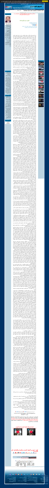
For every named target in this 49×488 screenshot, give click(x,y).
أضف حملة (14, 480)
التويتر (31, 453)
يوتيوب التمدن (35, 481)
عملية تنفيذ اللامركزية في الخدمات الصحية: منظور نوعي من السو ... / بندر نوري (8, 97)
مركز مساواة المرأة (35, 477)
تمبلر (18, 453)
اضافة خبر (14, 477)
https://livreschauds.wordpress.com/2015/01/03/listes (28, 406)
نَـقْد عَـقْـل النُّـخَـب (8, 41)
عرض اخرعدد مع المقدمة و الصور (44, 478)
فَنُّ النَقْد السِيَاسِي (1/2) (8, 35)
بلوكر (17, 453)
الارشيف (26, 478)
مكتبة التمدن (36, 482)
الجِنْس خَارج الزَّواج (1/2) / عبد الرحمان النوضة (8, 102)
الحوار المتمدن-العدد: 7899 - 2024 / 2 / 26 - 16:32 (29, 26)
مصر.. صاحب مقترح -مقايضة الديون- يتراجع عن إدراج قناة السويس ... (8, 78)
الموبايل (14, 453)
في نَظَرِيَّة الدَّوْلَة (9, 31)
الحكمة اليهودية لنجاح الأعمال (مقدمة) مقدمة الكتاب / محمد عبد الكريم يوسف (8, 106)
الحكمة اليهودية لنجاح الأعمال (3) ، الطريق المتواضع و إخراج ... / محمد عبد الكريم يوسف (8, 109)
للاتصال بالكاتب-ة (19, 461)
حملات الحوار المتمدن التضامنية (23, 477)
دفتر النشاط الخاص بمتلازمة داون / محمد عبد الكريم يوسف (8, 104)
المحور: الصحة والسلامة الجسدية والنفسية (31, 27)
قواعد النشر (47, 480)
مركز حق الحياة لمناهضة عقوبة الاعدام (33, 479)
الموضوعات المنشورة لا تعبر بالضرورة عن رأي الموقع (42, 483)
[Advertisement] (41, 24)
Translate (27, 414)
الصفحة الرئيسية (42, 466)
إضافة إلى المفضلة (24, 461)
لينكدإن (24, 453)
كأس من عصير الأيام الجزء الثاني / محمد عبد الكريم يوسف (8, 115)
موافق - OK (45, 1)
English (26, 481)
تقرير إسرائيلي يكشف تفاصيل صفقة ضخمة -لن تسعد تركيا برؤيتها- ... (8, 92)
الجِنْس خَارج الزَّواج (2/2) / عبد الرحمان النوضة (8, 100)
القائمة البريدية (25, 480)
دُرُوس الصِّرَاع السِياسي (8, 42)
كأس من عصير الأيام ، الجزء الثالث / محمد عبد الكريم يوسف (8, 113)
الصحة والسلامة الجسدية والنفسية (36, 466)
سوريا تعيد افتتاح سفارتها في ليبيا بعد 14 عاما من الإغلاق (8, 73)
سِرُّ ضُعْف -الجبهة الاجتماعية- (9, 40)
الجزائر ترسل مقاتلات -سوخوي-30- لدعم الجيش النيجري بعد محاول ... (8, 86)
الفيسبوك (34, 453)
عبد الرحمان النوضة (28, 466)
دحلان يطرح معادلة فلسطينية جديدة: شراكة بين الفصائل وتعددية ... (8, 84)
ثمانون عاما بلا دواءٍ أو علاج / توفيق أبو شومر (8, 111)
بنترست (20, 453)
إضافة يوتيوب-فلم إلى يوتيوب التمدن (11, 478)
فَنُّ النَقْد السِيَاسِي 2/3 (8, 34)
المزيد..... (43, 108)
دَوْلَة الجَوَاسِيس (9, 30)
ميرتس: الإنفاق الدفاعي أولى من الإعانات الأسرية (8, 90)
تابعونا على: (35, 453)
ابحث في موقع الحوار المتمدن (12, 481)
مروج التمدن (25, 479)
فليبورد (15, 453)
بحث (29, 461)
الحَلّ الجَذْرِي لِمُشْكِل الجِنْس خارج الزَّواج (8, 25)
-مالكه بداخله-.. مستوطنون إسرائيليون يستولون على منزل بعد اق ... (8, 75)
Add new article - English (12, 479)
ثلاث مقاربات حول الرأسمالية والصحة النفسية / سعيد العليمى (8, 117)
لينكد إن (26, 474)
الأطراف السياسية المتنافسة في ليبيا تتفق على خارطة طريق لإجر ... (8, 80)
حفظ (31, 461)
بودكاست (8, 474)
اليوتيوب (30, 453)
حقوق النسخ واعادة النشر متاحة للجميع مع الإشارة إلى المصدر (20, 483)
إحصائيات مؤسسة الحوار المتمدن (44, 479)
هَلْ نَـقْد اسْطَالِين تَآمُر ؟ (8, 33)
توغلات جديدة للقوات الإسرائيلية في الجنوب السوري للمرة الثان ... (8, 89)
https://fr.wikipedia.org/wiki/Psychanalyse (29, 400)
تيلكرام (22, 453)
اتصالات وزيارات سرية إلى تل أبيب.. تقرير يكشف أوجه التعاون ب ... (8, 82)
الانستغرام (26, 453)
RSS (28, 453)
